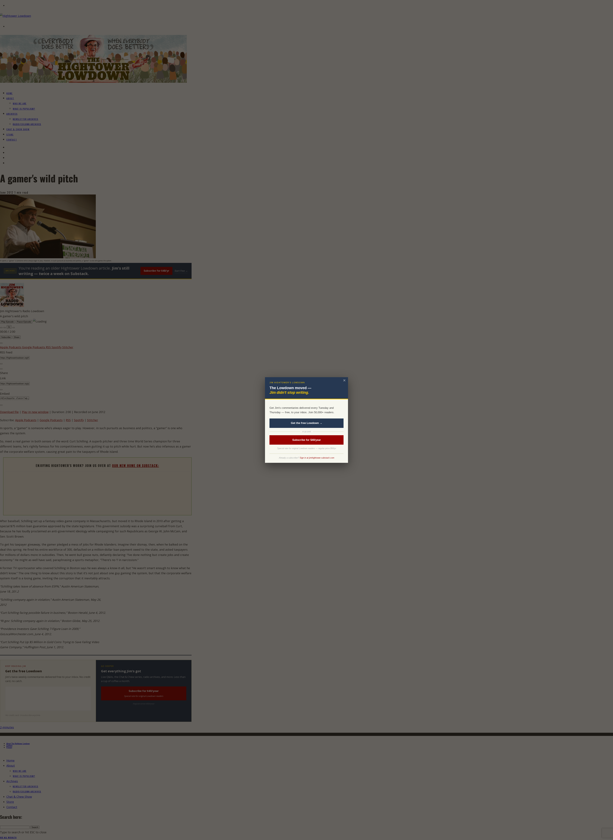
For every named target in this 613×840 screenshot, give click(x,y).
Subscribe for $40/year (306, 439)
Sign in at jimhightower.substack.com (317, 458)
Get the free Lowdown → (306, 423)
